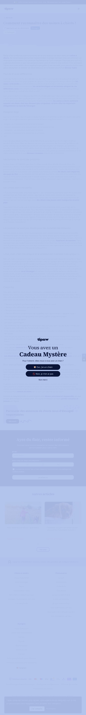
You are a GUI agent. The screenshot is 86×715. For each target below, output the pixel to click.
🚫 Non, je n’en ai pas (43, 373)
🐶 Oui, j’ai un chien (43, 367)
